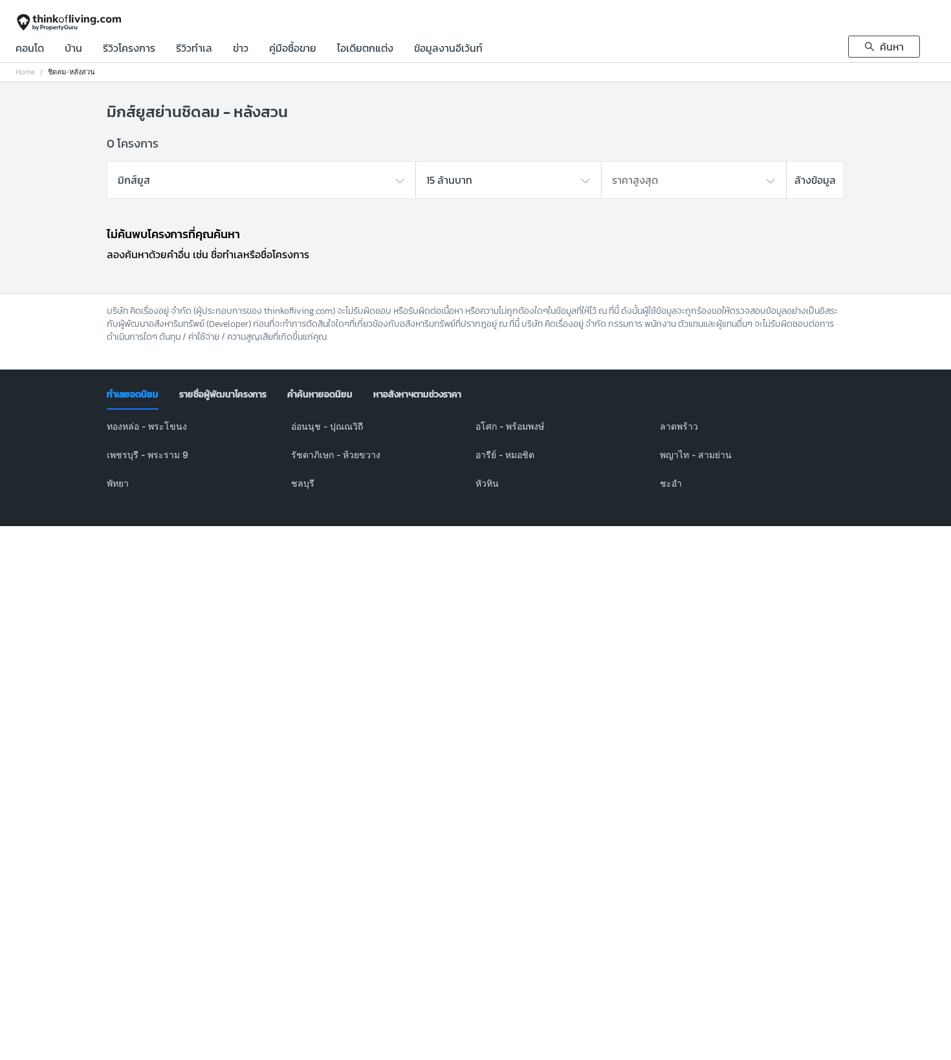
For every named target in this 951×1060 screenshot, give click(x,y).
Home (25, 72)
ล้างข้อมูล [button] (815, 180)
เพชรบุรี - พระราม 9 (147, 454)
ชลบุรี (302, 483)
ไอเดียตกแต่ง (365, 49)
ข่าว (240, 49)
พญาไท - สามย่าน (696, 454)
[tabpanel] (475, 462)
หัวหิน (487, 483)
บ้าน (73, 49)
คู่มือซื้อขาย (292, 49)
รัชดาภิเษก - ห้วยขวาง (335, 454)
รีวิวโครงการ (129, 49)
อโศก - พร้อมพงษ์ (510, 426)
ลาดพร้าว (679, 426)
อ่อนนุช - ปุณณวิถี (327, 426)
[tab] (132, 395)
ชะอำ (671, 483)
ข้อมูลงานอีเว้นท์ (448, 49)
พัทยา (118, 483)
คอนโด (30, 49)
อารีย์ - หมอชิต (505, 454)
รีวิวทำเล (194, 49)
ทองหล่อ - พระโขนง (147, 426)
